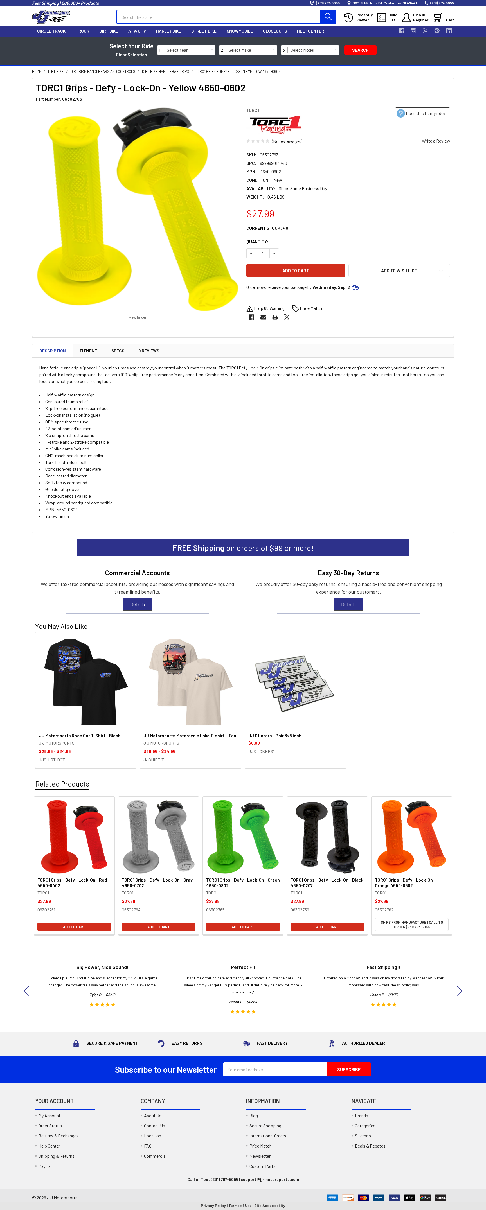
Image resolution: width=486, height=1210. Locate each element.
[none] (138, 209)
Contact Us (154, 1125)
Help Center (310, 30)
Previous (26, 990)
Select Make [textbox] (240, 50)
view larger (138, 317)
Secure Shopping (265, 1125)
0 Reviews (148, 350)
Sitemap (363, 1135)
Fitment (88, 350)
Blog (253, 1115)
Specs (117, 350)
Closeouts (275, 30)
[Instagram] (413, 31)
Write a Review (436, 140)
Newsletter (260, 1156)
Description (52, 350)
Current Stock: (267, 228)
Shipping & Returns (57, 1156)
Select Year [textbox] (177, 50)
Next (459, 990)
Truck (82, 30)
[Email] (263, 317)
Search (360, 50)
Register (420, 19)
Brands (361, 1115)
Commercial (155, 1156)
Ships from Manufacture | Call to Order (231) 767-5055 (412, 924)
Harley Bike (168, 30)
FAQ (148, 1145)
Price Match (260, 1145)
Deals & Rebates (370, 1145)
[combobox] (190, 50)
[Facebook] (402, 31)
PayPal (45, 1166)
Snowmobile (240, 30)
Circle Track (51, 30)
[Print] (275, 317)
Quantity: (257, 241)
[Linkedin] (449, 31)
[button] (399, 270)
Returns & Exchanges (59, 1135)
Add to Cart (74, 927)
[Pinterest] (437, 31)
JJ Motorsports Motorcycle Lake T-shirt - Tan (189, 735)
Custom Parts (262, 1166)
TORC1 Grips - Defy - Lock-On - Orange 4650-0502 (405, 882)
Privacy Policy (213, 1205)
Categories (365, 1125)
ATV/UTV (137, 30)
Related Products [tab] (62, 783)
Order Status (50, 1125)
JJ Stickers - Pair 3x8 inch (275, 735)
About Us (152, 1115)
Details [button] (137, 604)
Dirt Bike (108, 30)
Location (152, 1135)
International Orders (267, 1135)
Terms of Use (240, 1205)
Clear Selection (131, 54)
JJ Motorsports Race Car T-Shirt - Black (79, 735)
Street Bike (204, 30)
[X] (425, 31)
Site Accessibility (269, 1205)
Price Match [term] (311, 308)
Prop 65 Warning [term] (269, 308)
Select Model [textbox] (302, 50)
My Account (49, 1115)
